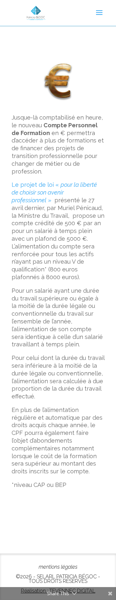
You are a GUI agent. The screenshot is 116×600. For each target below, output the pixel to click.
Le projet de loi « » (54, 192)
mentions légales (58, 567)
